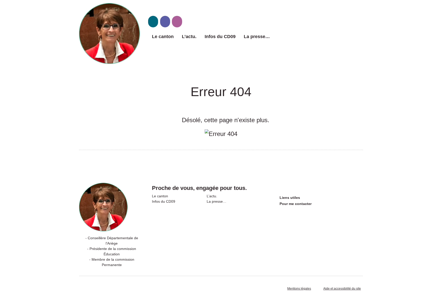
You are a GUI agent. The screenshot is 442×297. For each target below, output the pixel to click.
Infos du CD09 (220, 36)
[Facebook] (165, 21)
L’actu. (189, 36)
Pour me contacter (296, 204)
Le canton (163, 36)
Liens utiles (290, 198)
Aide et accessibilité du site (342, 288)
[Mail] (153, 21)
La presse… (257, 36)
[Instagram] (177, 21)
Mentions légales (299, 288)
